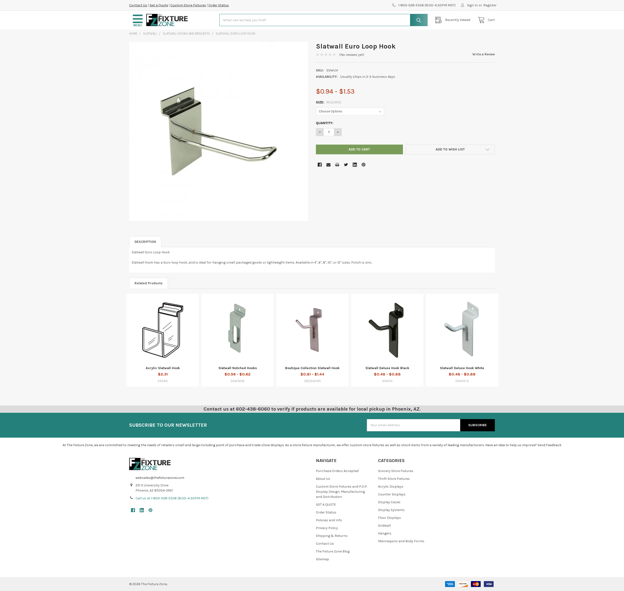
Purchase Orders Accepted (337, 471)
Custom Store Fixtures (188, 5)
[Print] (337, 164)
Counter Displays (392, 494)
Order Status (218, 5)
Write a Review (483, 54)
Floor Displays (389, 518)
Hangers (384, 533)
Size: (328, 102)
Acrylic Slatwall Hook (163, 368)
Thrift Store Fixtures (394, 479)
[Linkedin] (355, 164)
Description (145, 242)
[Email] (328, 164)
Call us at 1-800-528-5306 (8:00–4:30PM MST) (172, 498)
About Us (323, 479)
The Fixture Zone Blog (333, 551)
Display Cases (389, 502)
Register (490, 5)
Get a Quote (159, 5)
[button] (138, 20)
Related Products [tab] (149, 283)
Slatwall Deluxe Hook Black (387, 368)
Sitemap (322, 559)
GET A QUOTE (326, 504)
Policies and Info (329, 520)
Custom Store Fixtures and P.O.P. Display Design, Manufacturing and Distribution (341, 491)
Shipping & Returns (332, 536)
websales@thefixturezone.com (160, 478)
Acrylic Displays (390, 486)
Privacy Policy (327, 528)
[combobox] (323, 20)
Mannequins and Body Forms (401, 541)
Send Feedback (549, 445)
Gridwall (384, 525)
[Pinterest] (363, 164)
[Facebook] (319, 164)
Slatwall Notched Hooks (237, 368)
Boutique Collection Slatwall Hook (312, 368)
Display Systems (391, 510)
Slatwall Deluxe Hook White (462, 368)
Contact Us (138, 5)
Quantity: (324, 123)
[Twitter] (346, 164)
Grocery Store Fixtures (395, 471)
